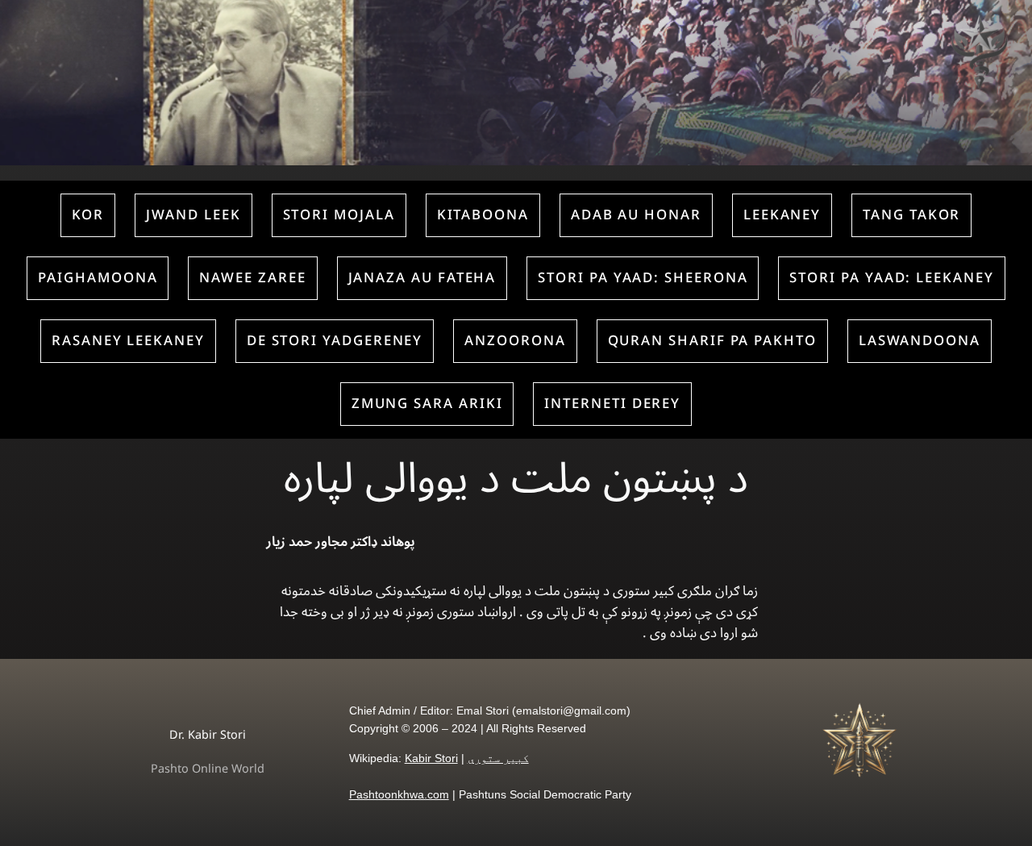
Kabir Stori (431, 758)
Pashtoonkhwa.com (399, 794)
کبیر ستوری (498, 758)
